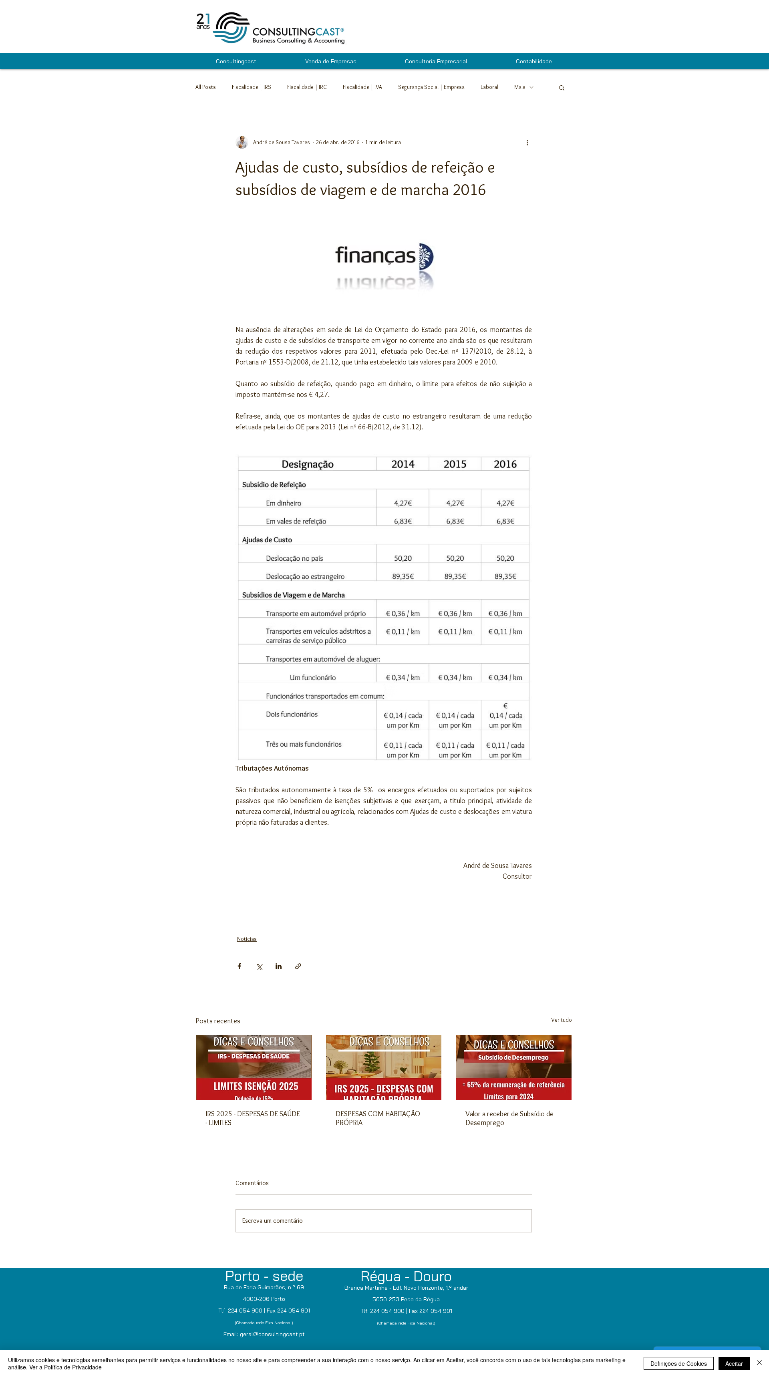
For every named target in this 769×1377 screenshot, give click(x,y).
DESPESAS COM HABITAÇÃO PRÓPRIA (378, 1118)
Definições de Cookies (678, 1363)
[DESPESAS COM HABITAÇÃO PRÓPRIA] (384, 1067)
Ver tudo (561, 1019)
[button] (562, 87)
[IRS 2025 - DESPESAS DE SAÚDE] (254, 1067)
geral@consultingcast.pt (272, 1334)
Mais (519, 87)
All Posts (205, 87)
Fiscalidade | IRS (251, 87)
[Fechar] (759, 1363)
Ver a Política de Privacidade (65, 1367)
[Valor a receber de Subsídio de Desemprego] (514, 1067)
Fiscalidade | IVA (362, 87)
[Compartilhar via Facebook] (239, 966)
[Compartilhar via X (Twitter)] (259, 966)
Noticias (247, 938)
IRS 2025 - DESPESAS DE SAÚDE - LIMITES (252, 1118)
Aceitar (734, 1363)
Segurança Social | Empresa (431, 87)
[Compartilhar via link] (298, 966)
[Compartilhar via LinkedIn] (278, 966)
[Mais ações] (527, 142)
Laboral (489, 87)
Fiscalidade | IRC (307, 87)
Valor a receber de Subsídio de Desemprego (509, 1118)
